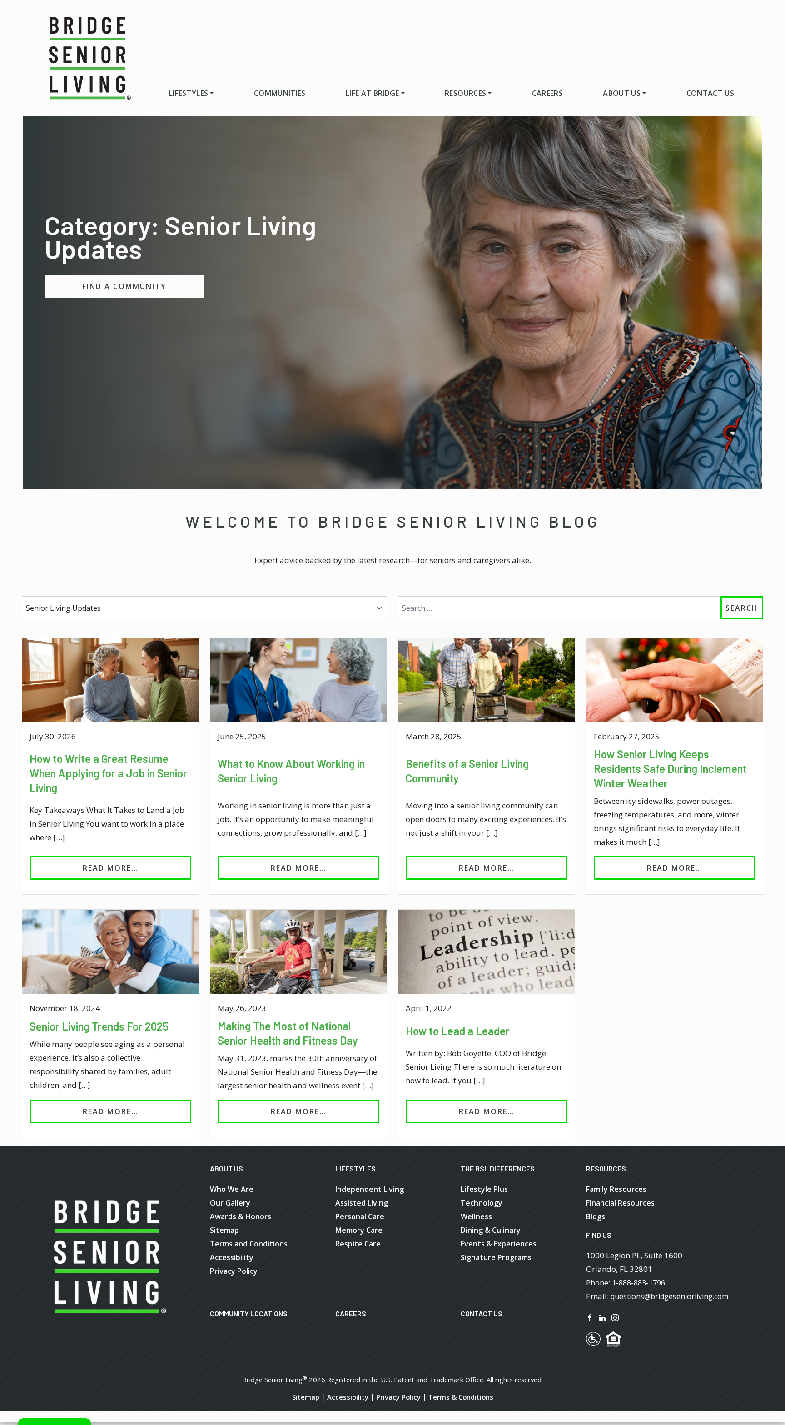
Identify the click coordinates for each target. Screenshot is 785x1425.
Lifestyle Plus (484, 1189)
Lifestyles (188, 93)
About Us (622, 93)
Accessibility (231, 1257)
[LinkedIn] (602, 1317)
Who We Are (231, 1189)
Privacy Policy (234, 1271)
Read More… (137, 867)
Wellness (476, 1216)
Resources (465, 93)
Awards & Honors (240, 1216)
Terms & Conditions (460, 1396)
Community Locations (249, 1313)
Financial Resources (620, 1203)
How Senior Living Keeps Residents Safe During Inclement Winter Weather (670, 768)
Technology (481, 1203)
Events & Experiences (499, 1244)
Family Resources (616, 1189)
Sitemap (224, 1230)
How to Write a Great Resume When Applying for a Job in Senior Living (108, 773)
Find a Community (124, 286)
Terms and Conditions (249, 1244)
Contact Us (710, 93)
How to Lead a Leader (458, 1030)
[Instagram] (615, 1317)
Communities (280, 93)
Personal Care (359, 1216)
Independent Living (369, 1189)
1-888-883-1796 (638, 1283)
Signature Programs (496, 1257)
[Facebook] (589, 1317)
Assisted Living (361, 1203)
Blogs (595, 1216)
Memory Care (359, 1230)
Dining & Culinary (491, 1230)
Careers (547, 93)
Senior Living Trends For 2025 (99, 1026)
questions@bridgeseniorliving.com (669, 1296)
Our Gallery (230, 1203)
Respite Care (358, 1244)
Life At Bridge (372, 93)
